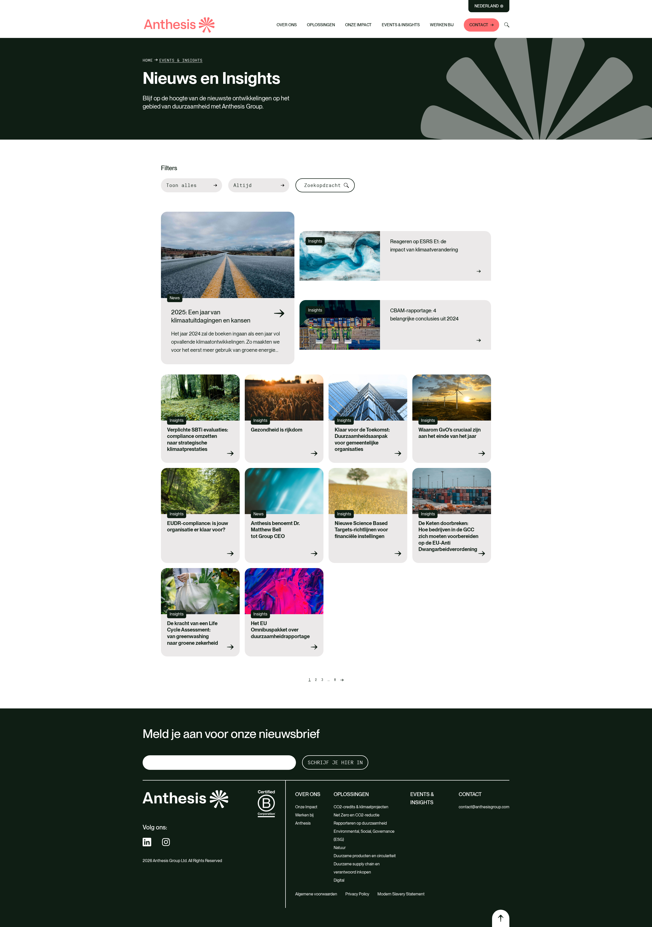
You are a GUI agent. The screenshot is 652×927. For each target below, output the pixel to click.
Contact (478, 24)
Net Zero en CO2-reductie (356, 815)
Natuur (340, 847)
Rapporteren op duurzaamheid (361, 823)
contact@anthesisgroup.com (484, 806)
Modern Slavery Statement (401, 894)
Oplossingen (321, 24)
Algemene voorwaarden (316, 894)
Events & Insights (401, 24)
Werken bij (442, 24)
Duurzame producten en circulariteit (365, 855)
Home (148, 60)
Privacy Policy (357, 894)
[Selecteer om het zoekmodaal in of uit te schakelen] (507, 25)
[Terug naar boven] (500, 918)
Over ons (287, 24)
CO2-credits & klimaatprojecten (361, 806)
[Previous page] (342, 680)
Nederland (486, 6)
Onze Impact (358, 24)
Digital (339, 880)
